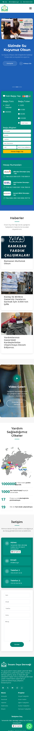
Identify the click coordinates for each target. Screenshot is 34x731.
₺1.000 (22, 110)
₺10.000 (23, 118)
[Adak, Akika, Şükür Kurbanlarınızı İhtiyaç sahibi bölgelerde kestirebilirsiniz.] (17, 29)
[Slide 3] (20, 87)
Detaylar (10, 82)
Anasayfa (4, 696)
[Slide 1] (13, 87)
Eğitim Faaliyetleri (23, 702)
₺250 (22, 105)
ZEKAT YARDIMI (8, 106)
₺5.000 (22, 114)
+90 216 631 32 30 (16, 573)
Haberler (3, 702)
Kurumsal (4, 699)
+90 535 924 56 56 (16, 583)
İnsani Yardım (22, 699)
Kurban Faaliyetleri (23, 705)
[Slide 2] (17, 87)
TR (3, 2)
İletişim (3, 709)
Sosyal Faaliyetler (23, 696)
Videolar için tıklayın (17, 403)
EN (6, 2)
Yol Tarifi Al (16, 552)
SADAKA (8, 112)
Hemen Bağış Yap (17, 151)
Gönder (17, 644)
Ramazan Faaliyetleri (24, 709)
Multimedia (4, 705)
